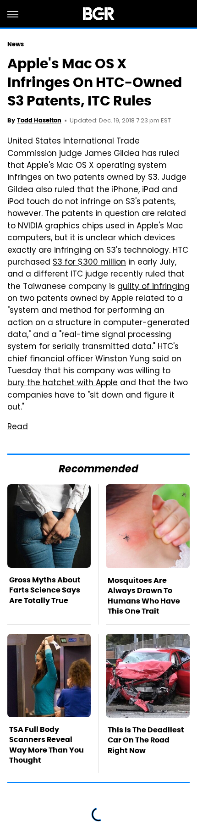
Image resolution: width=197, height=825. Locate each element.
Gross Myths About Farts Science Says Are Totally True (45, 590)
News (15, 44)
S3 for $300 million (89, 262)
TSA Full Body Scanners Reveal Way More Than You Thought (46, 745)
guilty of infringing (153, 287)
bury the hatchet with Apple (62, 383)
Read (17, 427)
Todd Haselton (39, 120)
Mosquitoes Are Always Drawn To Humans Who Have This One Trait (144, 596)
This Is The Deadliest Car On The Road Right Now (146, 740)
